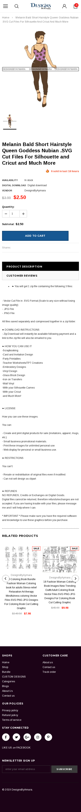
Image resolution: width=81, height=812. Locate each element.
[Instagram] (38, 737)
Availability (10, 180)
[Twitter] (16, 737)
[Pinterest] (48, 737)
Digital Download (14, 185)
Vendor (7, 190)
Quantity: (8, 206)
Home (5, 17)
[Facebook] (6, 737)
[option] (40, 69)
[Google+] (27, 737)
